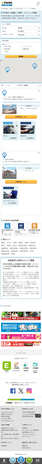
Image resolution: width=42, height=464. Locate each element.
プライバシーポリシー (29, 434)
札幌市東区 (33, 248)
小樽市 (26, 242)
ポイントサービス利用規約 (30, 430)
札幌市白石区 (5, 251)
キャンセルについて (7, 420)
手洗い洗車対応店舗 (28, 412)
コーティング (27, 46)
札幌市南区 (4, 248)
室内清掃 (7, 49)
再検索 (21, 56)
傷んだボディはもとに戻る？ (10, 438)
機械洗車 (26, 49)
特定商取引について (28, 432)
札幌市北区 (32, 245)
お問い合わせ (26, 447)
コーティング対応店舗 (29, 414)
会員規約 (4, 445)
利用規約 (25, 428)
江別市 (32, 251)
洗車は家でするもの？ (8, 428)
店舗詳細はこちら (21, 116)
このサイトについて (7, 412)
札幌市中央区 (23, 245)
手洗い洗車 (7, 46)
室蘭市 (21, 242)
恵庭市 (9, 245)
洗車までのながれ (6, 414)
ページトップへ (21, 353)
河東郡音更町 (5, 254)
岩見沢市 (33, 242)
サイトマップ (26, 436)
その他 (6, 51)
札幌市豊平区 (24, 251)
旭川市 (15, 245)
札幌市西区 (14, 251)
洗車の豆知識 (5, 416)
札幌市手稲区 (24, 248)
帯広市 (3, 245)
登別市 (13, 254)
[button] (7, 70)
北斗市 (9, 242)
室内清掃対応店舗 (27, 416)
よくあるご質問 (6, 418)
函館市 (3, 242)
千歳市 (15, 242)
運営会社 (25, 445)
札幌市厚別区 (14, 248)
